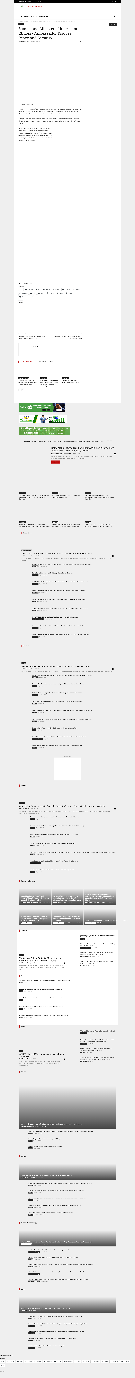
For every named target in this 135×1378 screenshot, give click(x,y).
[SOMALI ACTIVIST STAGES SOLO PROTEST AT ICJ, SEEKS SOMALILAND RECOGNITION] (100, 512)
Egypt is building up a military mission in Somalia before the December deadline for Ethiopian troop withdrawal (60, 1131)
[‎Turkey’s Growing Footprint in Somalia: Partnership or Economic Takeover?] (26, 695)
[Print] (50, 45)
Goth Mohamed (24, 41)
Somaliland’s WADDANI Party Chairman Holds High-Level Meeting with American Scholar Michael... (97, 1058)
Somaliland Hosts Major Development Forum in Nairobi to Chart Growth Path (41, 998)
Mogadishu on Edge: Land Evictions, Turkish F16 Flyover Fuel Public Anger (56, 666)
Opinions (35, 677)
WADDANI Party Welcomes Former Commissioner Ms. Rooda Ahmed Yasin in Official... (99, 497)
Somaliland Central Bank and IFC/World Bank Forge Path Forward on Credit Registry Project (27, 382)
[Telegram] (58, 45)
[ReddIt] (41, 45)
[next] (111, 441)
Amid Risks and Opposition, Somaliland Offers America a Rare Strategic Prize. (32, 337)
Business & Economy (24, 378)
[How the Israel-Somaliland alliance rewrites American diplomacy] (23, 872)
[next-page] (22, 390)
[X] (115, 1)
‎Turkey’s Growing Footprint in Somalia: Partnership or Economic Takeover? (57, 693)
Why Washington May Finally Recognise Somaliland (97, 1031)
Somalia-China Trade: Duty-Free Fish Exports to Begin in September (54, 728)
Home (20, 21)
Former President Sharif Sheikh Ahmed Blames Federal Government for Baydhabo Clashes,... (62, 710)
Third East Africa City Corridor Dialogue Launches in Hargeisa (66, 496)
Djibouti (23, 1177)
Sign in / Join (38, 1)
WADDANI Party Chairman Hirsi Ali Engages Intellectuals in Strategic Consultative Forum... (34, 497)
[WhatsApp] (33, 45)
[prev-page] (19, 390)
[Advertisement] (83, 9)
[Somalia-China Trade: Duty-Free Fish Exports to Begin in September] (26, 730)
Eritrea (22, 1126)
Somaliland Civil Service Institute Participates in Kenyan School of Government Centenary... (45, 980)
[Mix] (62, 45)
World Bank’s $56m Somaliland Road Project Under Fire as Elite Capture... (54, 861)
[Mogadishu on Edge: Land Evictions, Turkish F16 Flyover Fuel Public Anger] (67, 656)
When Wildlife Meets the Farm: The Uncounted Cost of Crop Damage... (55, 617)
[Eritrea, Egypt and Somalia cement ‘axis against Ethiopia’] (23, 1140)
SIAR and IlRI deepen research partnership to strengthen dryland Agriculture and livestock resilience (57, 1272)
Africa (55, 902)
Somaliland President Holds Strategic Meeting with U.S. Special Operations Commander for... (97, 1041)
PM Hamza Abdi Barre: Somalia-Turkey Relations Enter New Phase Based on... (57, 701)
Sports (30, 1340)
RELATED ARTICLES (27, 362)
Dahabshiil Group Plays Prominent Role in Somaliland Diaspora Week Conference (66, 919)
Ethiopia (22, 955)
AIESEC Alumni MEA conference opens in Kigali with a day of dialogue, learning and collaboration (67, 898)
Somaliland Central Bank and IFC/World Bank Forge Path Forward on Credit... (57, 553)
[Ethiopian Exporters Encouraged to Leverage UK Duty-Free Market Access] (74, 946)
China (34, 730)
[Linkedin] (37, 45)
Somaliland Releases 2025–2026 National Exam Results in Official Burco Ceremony (66, 525)
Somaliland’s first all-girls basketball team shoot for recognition (46, 1346)
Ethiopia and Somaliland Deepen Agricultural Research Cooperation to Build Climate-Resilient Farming (58, 1279)
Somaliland (26, 21)
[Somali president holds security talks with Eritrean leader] (23, 1148)
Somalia (24, 663)
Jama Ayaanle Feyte (24, 808)
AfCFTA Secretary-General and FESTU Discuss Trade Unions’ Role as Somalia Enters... (59, 737)
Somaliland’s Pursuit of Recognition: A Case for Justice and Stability (68, 337)
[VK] (67, 45)
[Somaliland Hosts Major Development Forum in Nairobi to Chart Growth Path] (111, 1000)
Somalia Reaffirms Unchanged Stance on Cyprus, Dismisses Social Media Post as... (58, 684)
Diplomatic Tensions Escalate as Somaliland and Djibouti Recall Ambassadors (50, 1213)
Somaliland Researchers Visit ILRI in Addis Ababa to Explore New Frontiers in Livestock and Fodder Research (60, 1264)
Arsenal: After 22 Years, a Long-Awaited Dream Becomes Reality (45, 1308)
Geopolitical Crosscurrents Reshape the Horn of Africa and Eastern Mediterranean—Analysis (62, 675)
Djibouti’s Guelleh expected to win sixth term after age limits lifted (46, 1175)
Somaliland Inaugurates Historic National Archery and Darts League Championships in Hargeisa (56, 1331)
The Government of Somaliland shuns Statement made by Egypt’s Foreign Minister (52, 1338)
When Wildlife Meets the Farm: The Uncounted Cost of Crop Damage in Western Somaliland (56, 1242)
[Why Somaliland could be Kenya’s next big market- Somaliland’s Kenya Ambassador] (111, 1018)
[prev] (108, 441)
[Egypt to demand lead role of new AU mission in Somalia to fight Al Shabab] (67, 1102)
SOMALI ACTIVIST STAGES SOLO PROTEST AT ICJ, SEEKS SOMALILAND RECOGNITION (100, 525)
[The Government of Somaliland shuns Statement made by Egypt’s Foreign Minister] (23, 1340)
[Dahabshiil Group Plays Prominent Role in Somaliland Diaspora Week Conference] (67, 915)
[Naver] (84, 45)
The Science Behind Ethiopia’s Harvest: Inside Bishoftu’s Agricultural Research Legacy (40, 959)
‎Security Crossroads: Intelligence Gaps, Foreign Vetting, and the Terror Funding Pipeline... (59, 826)
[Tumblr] (54, 45)
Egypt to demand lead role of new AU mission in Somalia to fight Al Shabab (51, 1124)
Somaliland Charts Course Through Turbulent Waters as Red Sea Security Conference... (60, 626)
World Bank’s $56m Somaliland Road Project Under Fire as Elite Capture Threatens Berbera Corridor (35, 919)
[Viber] (79, 45)
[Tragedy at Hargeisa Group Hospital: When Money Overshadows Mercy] (23, 846)
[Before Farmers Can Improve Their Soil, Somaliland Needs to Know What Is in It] (23, 837)
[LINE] (75, 45)
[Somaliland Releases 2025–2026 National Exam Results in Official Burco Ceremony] (67, 512)
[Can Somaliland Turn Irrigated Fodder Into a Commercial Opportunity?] (23, 1251)
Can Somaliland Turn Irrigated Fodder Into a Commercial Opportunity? (48, 1250)
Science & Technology (38, 619)
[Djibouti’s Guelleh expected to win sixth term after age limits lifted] (67, 1170)
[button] (114, 16)
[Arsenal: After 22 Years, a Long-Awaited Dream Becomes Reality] (67, 1303)
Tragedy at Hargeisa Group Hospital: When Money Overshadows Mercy (52, 843)
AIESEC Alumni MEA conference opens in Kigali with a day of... (41, 1055)
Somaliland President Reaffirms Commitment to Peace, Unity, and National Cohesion (60, 635)
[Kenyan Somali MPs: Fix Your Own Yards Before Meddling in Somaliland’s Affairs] (111, 991)
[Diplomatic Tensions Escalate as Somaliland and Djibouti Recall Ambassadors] (23, 1214)
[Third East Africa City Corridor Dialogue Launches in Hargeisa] (72, 372)
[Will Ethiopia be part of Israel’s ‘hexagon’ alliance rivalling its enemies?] (74, 964)
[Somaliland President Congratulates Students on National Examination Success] (34, 512)
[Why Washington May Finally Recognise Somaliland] (74, 1033)
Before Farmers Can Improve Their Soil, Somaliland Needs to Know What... (54, 834)
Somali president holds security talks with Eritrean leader (45, 1146)
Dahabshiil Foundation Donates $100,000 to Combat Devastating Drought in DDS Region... (96, 953)
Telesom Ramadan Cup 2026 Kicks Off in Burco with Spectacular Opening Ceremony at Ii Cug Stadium (57, 1324)
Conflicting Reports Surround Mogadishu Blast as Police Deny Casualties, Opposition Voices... (62, 719)
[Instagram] (112, 1)
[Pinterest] (29, 45)
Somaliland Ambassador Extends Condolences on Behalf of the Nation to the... (41, 1007)
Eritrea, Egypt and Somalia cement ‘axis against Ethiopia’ (44, 1139)
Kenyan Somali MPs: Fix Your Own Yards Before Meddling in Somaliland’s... (41, 989)
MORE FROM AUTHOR (45, 362)
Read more (56, 462)
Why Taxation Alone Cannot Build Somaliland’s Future (106, 920)
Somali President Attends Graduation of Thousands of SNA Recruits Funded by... (58, 746)
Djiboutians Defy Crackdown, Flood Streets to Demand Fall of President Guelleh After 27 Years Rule (57, 1198)
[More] (88, 45)
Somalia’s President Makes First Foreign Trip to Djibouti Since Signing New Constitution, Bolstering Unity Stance (60, 1183)
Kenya (21, 982)
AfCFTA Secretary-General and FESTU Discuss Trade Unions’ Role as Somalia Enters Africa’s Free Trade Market (99, 897)
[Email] (45, 45)
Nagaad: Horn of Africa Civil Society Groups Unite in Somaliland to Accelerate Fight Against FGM (56, 1190)
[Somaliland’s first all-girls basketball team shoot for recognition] (23, 1347)
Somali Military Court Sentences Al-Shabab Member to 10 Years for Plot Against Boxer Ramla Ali (56, 1316)
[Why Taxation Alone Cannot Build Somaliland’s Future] (100, 915)
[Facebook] (109, 1)
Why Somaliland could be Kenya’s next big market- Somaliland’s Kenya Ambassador (43, 1015)
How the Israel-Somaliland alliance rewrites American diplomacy (52, 870)
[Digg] (71, 45)
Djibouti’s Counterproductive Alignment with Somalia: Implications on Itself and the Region (54, 1205)
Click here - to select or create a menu (34, 16)
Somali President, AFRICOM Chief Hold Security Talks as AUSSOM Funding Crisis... (96, 1049)
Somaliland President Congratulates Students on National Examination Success (34, 525)
